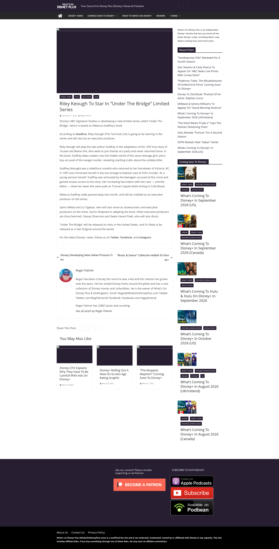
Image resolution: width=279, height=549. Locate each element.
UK (202, 376)
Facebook (126, 237)
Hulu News (87, 97)
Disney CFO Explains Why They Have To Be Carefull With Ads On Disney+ (74, 373)
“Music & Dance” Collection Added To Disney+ (143, 257)
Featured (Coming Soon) (205, 184)
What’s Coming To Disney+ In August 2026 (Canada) (199, 434)
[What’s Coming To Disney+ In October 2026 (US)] (187, 312)
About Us (62, 532)
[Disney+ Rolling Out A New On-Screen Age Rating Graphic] (115, 347)
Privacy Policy (96, 532)
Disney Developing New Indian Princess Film (86, 257)
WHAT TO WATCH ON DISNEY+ (137, 15)
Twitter (114, 237)
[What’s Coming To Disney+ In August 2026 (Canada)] (187, 403)
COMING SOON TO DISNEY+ (101, 15)
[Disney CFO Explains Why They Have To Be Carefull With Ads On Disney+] (74, 347)
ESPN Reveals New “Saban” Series (198, 142)
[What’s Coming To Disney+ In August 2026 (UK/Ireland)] (187, 355)
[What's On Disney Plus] (60, 16)
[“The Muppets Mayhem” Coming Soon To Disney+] (155, 347)
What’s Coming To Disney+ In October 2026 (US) (196, 338)
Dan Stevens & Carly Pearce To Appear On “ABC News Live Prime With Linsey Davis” (198, 71)
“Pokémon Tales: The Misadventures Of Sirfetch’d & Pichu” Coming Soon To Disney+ (200, 84)
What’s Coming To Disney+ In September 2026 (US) (198, 200)
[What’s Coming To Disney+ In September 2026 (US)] (187, 169)
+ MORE (173, 15)
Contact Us (78, 532)
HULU (77, 97)
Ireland (185, 376)
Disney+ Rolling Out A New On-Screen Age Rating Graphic (114, 374)
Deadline (81, 134)
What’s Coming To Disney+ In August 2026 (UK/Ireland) (199, 386)
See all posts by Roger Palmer (94, 311)
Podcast (185, 190)
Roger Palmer (85, 115)
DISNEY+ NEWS (75, 15)
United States (197, 190)
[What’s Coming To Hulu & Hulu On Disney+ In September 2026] (187, 264)
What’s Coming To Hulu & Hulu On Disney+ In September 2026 (199, 296)
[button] (116, 16)
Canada (184, 232)
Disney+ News (66, 97)
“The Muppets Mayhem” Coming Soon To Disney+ (152, 374)
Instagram (145, 237)
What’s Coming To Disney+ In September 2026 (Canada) (198, 248)
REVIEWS (161, 15)
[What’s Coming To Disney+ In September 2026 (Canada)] (187, 216)
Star (96, 97)
